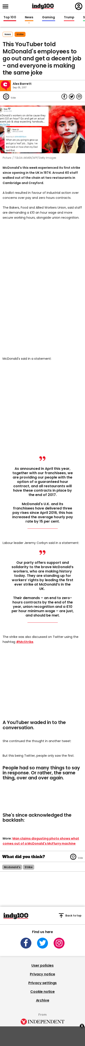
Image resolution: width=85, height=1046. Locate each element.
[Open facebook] (25, 943)
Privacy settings (42, 982)
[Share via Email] (79, 96)
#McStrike (24, 642)
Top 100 (9, 17)
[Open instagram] (59, 943)
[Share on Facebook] (64, 96)
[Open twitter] (42, 943)
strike (20, 34)
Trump (69, 17)
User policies (42, 965)
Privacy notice (42, 974)
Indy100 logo (43, 6)
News (29, 17)
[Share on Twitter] (72, 96)
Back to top (73, 915)
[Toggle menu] (7, 6)
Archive (42, 1000)
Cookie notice (42, 991)
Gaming (48, 17)
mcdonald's (12, 867)
